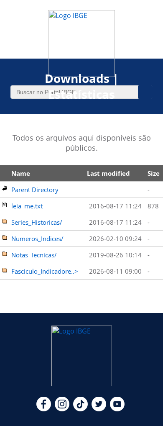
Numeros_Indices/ (37, 238)
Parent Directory (35, 189)
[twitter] (99, 408)
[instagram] (62, 408)
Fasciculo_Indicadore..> (44, 271)
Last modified (108, 173)
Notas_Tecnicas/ (34, 255)
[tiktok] (80, 408)
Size (154, 173)
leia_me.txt (27, 206)
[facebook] (43, 408)
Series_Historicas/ (36, 222)
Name (20, 173)
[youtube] (117, 408)
